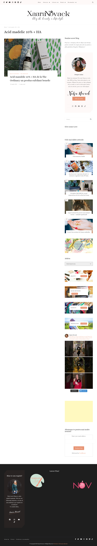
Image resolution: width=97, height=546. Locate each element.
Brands (62, 2)
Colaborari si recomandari (22, 539)
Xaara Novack (41, 543)
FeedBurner (82, 453)
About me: (45, 2)
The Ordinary (24, 73)
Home (39, 2)
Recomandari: (71, 2)
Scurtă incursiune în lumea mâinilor (78, 232)
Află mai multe (79, 99)
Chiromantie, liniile (79, 156)
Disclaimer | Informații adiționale (61, 543)
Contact (13, 539)
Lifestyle (54, 2)
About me (6, 539)
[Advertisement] (79, 411)
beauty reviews (14, 73)
